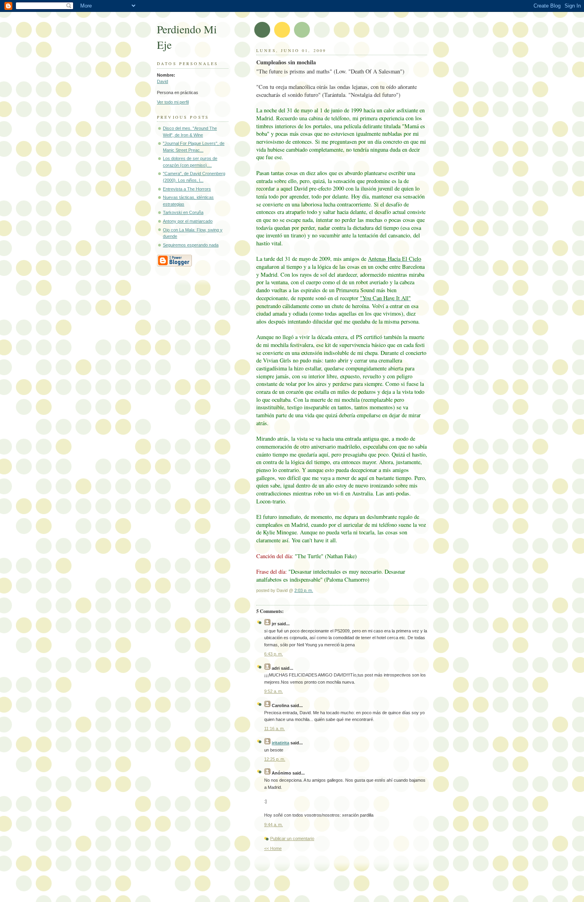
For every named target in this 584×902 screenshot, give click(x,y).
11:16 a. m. (274, 728)
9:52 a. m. (273, 691)
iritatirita (280, 742)
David (162, 81)
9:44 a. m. (273, 824)
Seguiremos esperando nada (191, 245)
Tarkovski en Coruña (183, 212)
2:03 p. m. (303, 590)
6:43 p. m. (273, 653)
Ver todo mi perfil (173, 102)
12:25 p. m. (274, 759)
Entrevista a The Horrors (187, 189)
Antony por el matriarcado (188, 221)
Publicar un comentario (292, 838)
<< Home (273, 848)
